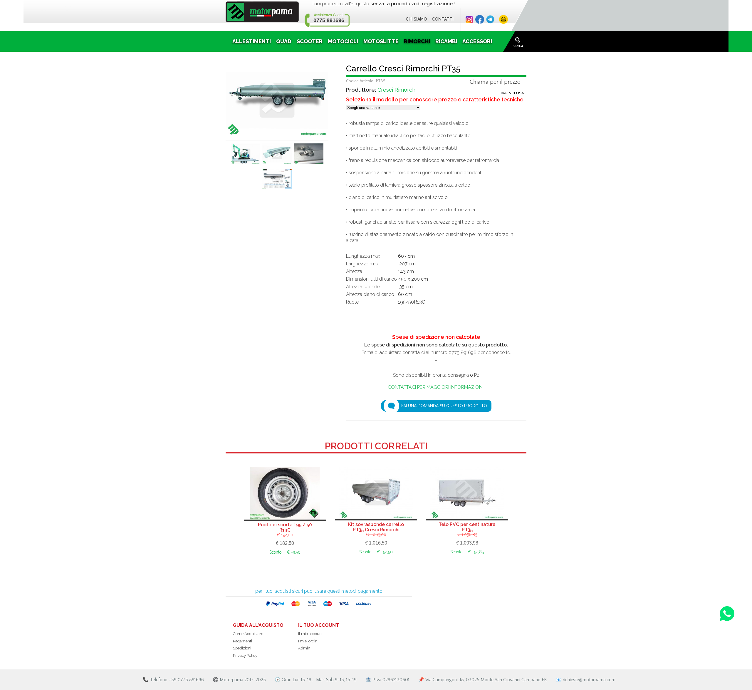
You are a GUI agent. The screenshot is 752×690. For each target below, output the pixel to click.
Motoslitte (381, 41)
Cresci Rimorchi (397, 90)
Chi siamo (416, 19)
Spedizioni (242, 648)
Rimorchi (417, 41)
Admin (304, 648)
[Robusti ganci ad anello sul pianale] (308, 156)
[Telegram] (490, 19)
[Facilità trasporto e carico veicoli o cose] (245, 156)
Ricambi (446, 41)
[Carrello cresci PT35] (277, 100)
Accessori (477, 41)
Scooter (310, 41)
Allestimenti (251, 41)
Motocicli (343, 41)
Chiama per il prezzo (495, 82)
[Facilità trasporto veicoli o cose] (277, 156)
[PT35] (277, 181)
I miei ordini (308, 641)
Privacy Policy (245, 655)
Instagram (469, 19)
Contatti (443, 19)
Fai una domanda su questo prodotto (444, 405)
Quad (283, 41)
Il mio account (310, 634)
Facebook (479, 19)
